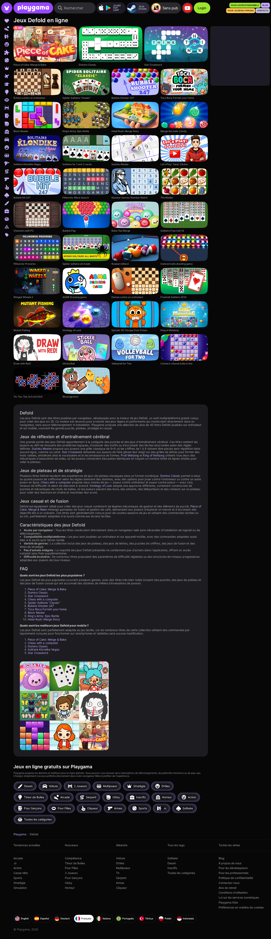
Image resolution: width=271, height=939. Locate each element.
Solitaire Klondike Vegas (43, 649)
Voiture (120, 858)
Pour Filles (71, 868)
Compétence (73, 858)
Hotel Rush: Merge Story (44, 619)
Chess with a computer (56, 482)
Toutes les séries (229, 845)
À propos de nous (230, 863)
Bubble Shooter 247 (41, 605)
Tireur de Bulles (75, 863)
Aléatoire (121, 845)
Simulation (20, 887)
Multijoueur (123, 868)
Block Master (36, 612)
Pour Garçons (73, 878)
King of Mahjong (153, 455)
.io (14, 863)
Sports (17, 878)
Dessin (171, 863)
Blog (221, 858)
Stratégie (19, 882)
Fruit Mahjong (130, 455)
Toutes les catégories (181, 873)
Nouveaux (71, 845)
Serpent (121, 878)
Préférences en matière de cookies (241, 907)
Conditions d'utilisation (233, 892)
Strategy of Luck (101, 485)
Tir (117, 873)
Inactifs (172, 868)
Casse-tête (20, 873)
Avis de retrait (227, 887)
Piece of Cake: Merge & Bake (47, 589)
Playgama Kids (228, 902)
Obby (68, 882)
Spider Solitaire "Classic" (44, 602)
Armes (120, 882)
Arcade (18, 858)
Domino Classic (170, 475)
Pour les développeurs (233, 868)
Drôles (120, 863)
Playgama (20, 834)
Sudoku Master (42, 448)
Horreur (70, 887)
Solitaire (172, 858)
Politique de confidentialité (236, 878)
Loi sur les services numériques (239, 897)
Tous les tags (176, 845)
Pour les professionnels (233, 873)
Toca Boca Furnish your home (47, 609)
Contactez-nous (229, 882)
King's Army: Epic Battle (43, 616)
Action (17, 868)
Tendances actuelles (26, 845)
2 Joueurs (71, 873)
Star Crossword (72, 452)
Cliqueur (121, 887)
